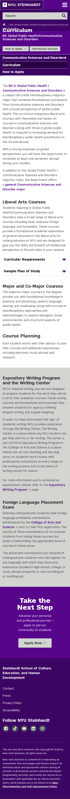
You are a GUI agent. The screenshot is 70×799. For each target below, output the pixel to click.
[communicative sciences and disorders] (65, 57)
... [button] (7, 24)
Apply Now (33, 643)
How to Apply (14, 48)
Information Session (45, 48)
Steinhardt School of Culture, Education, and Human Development (27, 673)
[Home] (4, 24)
